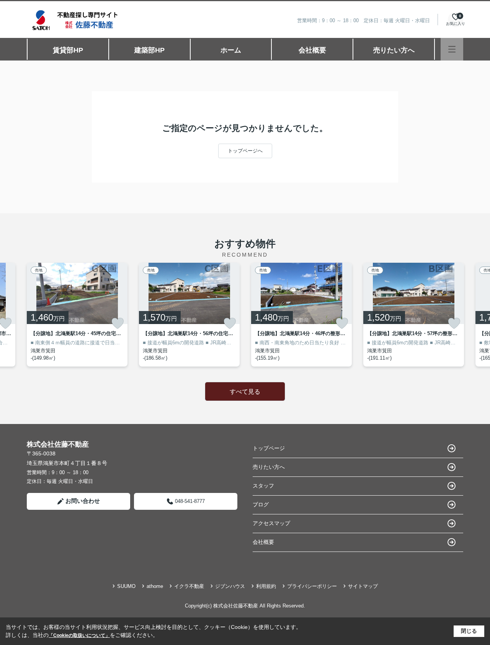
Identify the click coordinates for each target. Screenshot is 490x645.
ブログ (261, 504)
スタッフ (263, 486)
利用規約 (266, 586)
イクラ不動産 (189, 586)
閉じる (469, 631)
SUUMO (126, 586)
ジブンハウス (230, 586)
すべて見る (245, 391)
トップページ (269, 448)
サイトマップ (363, 586)
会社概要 (312, 50)
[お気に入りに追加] (117, 323)
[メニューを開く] (451, 49)
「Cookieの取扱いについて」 (79, 635)
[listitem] (77, 315)
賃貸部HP (68, 50)
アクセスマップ (271, 523)
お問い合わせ (82, 501)
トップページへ (245, 151)
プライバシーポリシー (312, 586)
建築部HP (149, 50)
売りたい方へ (394, 50)
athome (155, 586)
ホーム (230, 50)
